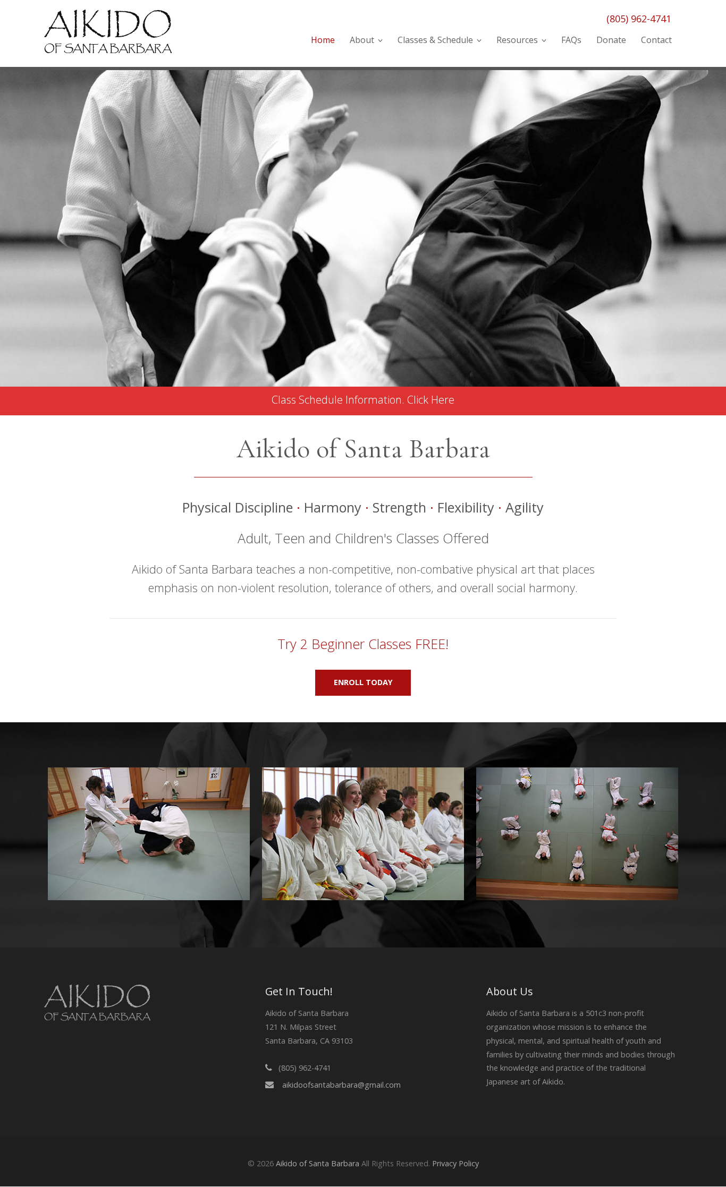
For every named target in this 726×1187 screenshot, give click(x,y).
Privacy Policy (455, 1163)
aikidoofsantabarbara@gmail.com (341, 1085)
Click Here (430, 399)
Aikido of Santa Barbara (317, 1163)
